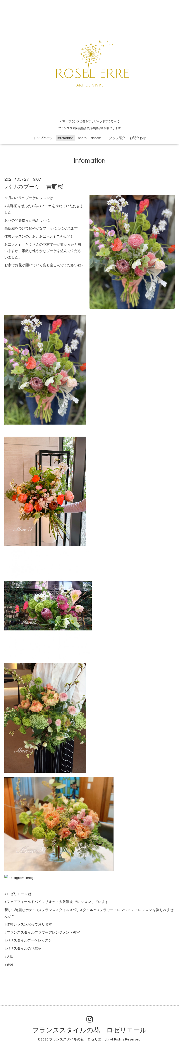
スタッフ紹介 (115, 138)
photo (82, 138)
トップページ (43, 138)
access (96, 138)
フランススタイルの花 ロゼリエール (89, 1030)
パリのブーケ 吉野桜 (34, 187)
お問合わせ (138, 138)
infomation (65, 138)
